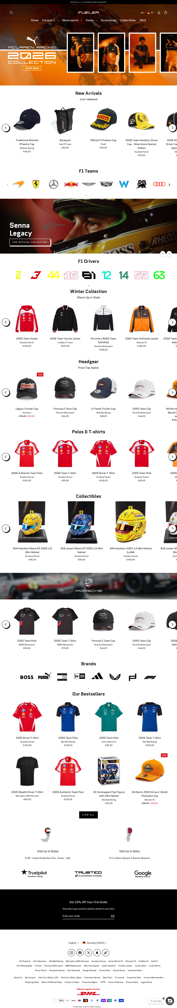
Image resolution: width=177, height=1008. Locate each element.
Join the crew (132, 989)
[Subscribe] (157, 979)
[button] (170, 1001)
